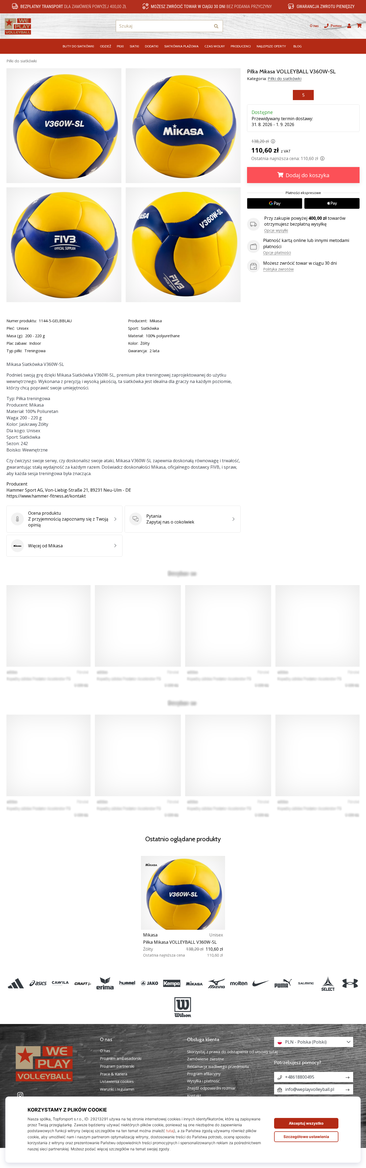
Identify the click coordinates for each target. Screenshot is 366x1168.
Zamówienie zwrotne (205, 1058)
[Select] (328, 983)
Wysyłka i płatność (203, 1080)
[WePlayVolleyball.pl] (52, 1063)
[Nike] (261, 983)
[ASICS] (38, 983)
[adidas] (16, 983)
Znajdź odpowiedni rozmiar (211, 1088)
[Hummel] (127, 983)
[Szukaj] (216, 26)
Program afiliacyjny (204, 1073)
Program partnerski (117, 1066)
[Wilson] (183, 1007)
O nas (314, 26)
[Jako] (150, 983)
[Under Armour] (350, 983)
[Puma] (283, 983)
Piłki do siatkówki (21, 60)
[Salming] (305, 983)
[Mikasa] (194, 983)
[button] (206, 26)
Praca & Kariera (113, 1074)
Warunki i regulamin (117, 1089)
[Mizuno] (216, 983)
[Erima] (105, 983)
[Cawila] (60, 983)
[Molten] (238, 983)
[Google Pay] (274, 203)
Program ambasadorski (120, 1058)
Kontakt (194, 1095)
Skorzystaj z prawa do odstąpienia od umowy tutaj (232, 1051)
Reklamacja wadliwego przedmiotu (218, 1066)
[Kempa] (172, 983)
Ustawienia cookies (117, 1081)
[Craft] (83, 983)
